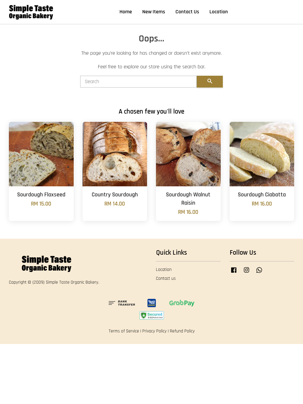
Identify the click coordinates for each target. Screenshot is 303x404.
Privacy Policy (154, 331)
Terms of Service (124, 331)
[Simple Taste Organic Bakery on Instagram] (246, 273)
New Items (153, 11)
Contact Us (187, 11)
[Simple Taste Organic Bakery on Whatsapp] (259, 273)
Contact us (166, 278)
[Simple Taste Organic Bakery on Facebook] (234, 273)
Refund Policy (182, 331)
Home (126, 11)
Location (218, 11)
